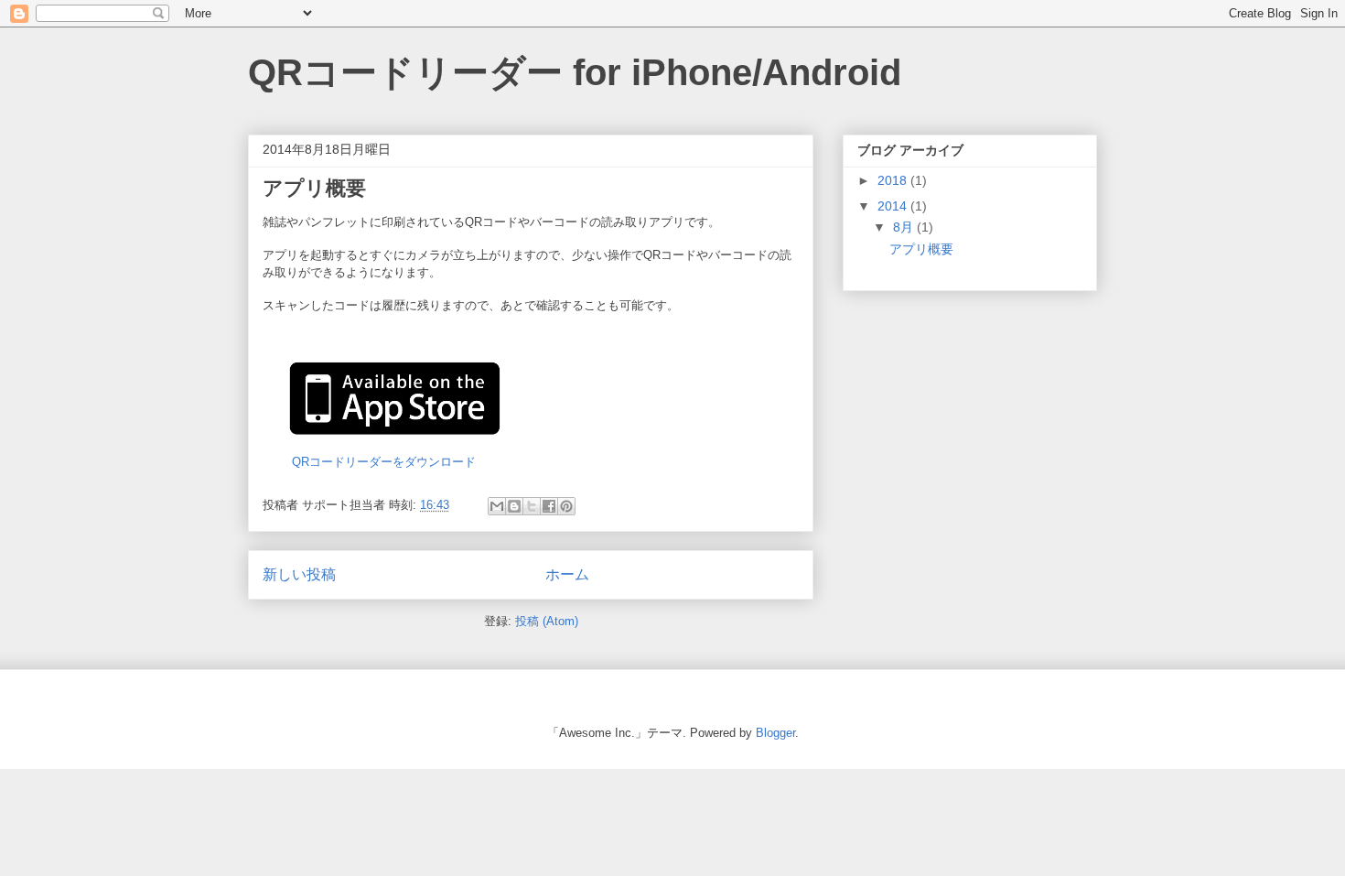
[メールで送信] (497, 506)
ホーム (567, 574)
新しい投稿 (299, 574)
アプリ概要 (314, 188)
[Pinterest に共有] (566, 506)
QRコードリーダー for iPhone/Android (574, 72)
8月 (905, 227)
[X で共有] (531, 506)
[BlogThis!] (514, 506)
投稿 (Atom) (546, 621)
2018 (893, 180)
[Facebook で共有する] (549, 506)
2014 (893, 206)
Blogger (775, 733)
